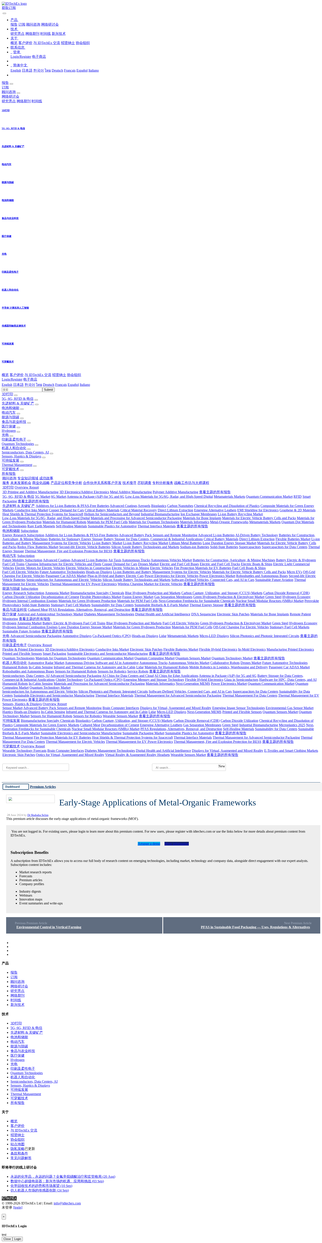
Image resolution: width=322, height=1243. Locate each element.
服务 (5, 483)
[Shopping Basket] (2, 12)
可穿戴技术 (10, 469)
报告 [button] (5, 83)
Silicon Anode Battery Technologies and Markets (145, 547)
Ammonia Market (57, 593)
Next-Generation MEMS (193, 683)
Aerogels (144, 506)
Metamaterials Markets (229, 496)
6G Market (58, 496)
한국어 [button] (30, 385)
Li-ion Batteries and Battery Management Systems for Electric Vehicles (162, 572)
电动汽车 (9, 412)
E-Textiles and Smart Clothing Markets (291, 750)
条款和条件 (19, 1153)
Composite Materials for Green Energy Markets (46, 725)
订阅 (21, 24)
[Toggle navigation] (4, 13)
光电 (5, 435)
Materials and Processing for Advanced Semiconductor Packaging (136, 518)
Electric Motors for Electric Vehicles (40, 568)
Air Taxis (114, 560)
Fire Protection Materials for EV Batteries (202, 568)
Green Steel (273, 597)
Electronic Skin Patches (233, 614)
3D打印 (7, 394)
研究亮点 (18, 33)
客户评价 (25, 43)
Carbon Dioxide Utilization (21, 597)
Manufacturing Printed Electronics (290, 649)
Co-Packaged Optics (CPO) (111, 636)
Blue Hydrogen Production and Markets (152, 593)
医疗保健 (9, 426)
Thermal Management (17, 465)
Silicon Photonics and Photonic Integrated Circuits (264, 636)
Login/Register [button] (12, 379)
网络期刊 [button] (24, 101)
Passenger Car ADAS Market (66, 576)
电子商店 (39, 56)
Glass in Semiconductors (241, 680)
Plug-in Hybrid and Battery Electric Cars (115, 576)
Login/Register (21, 56)
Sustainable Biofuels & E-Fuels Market (161, 605)
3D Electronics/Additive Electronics (84, 492)
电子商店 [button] (30, 379)
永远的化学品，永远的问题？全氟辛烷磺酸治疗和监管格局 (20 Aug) (63, 1176)
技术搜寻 (129, 483)
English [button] (7, 385)
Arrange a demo (149, 844)
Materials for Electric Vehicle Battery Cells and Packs (259, 518)
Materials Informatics (194, 522)
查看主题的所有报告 (215, 492)
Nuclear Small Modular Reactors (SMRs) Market (270, 601)
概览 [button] (5, 375)
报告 (14, 24)
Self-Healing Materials (71, 526)
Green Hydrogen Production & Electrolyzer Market (228, 597)
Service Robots (137, 671)
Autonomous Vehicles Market (171, 560)
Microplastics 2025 (292, 725)
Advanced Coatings (123, 506)
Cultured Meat (38, 609)
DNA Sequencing (203, 614)
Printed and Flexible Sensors (22, 653)
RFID (298, 496)
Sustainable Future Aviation (274, 580)
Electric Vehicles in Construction (88, 568)
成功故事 (46, 478)
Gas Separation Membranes (173, 597)
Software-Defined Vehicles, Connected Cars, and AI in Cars (212, 580)
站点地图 (18, 1144)
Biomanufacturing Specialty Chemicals (97, 593)
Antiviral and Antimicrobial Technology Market (50, 614)
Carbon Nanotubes (180, 506)
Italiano (93, 70)
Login (17, 1239)
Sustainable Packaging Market (143, 733)
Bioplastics (158, 506)
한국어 (38, 70)
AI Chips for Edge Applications (176, 676)
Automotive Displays (77, 636)
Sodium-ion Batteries (194, 547)
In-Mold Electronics (252, 649)
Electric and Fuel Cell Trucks (220, 564)
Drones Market (148, 564)
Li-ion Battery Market (107, 543)
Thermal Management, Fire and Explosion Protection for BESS (68, 551)
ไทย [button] (39, 385)
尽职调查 (144, 483)
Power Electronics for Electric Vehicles (171, 576)
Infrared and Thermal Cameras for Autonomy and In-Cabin (94, 667)
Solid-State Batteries (224, 547)
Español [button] (73, 385)
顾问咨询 (33, 24)
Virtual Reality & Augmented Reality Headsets (137, 755)
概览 (14, 43)
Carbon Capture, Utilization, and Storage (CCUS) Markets (221, 593)
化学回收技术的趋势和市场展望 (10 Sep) (41, 1186)
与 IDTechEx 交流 (46, 43)
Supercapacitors (250, 547)
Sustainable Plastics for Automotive (112, 526)
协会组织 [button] (74, 375)
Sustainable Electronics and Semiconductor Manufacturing (107, 653)
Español (82, 70)
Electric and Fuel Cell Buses (179, 564)
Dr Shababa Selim (37, 815)
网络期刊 (32, 33)
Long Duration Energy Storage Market (229, 543)
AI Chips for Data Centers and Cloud (128, 676)
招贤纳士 (68, 43)
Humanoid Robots (15, 667)
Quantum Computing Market (154, 658)
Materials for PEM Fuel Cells (107, 522)
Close (7, 1239)
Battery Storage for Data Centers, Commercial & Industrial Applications (153, 539)
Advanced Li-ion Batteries (216, 535)
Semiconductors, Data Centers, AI (25, 452)
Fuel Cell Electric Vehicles (20, 572)
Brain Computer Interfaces (121, 708)
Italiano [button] (85, 385)
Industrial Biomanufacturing (160, 514)
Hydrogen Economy (296, 597)
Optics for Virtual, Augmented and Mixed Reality (70, 755)
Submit (48, 389)
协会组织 (83, 43)
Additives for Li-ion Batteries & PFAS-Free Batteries (72, 506)
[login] (17, 1207)
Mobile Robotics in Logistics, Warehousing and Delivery (228, 667)
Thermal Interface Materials (157, 526)
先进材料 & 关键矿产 (18, 403)
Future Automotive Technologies (62, 572)
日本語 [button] (18, 385)
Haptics (7, 712)
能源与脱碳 (10, 417)
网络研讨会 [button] (10, 96)
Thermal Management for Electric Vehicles (75, 741)
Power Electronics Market (217, 576)
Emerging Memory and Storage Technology (153, 680)
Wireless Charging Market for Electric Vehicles (150, 584)
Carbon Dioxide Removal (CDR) (286, 593)
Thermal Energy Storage (206, 605)
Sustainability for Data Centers (112, 605)
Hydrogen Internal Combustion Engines (30, 601)
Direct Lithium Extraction (175, 510)
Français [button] (61, 385)
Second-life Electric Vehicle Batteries (84, 547)
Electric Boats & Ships (256, 564)
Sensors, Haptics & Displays (21, 456)
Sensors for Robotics (112, 671)
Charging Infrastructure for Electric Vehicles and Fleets (63, 564)
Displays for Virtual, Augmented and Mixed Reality (175, 708)
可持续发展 (10, 460)
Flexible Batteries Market (293, 539)
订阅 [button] (5, 87)
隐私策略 (18, 1149)
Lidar (162, 636)
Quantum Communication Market (269, 496)
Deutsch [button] (48, 385)
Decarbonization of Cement (60, 597)
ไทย (48, 70)
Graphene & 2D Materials (297, 510)
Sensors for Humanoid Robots (76, 671)
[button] (14, 20)
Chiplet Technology (69, 680)
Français (70, 70)
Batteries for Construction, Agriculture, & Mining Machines (234, 560)
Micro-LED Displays (214, 636)
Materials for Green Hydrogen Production (87, 601)
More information (177, 844)
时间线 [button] (37, 101)
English (16, 70)
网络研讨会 (50, 24)
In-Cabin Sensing (41, 667)
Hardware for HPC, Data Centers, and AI (288, 680)
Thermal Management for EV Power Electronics (83, 584)
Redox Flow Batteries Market (37, 547)
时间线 (45, 33)
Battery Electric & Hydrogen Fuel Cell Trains (73, 623)
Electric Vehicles (161, 568)
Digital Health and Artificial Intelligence (162, 614)
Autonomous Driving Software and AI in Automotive (102, 663)
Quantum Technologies (18, 444)
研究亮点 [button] (9, 101)
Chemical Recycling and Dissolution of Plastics (227, 506)
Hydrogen (9, 431)
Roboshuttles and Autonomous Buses (262, 576)
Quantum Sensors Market (193, 658)
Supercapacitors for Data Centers (284, 547)
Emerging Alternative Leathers (215, 510)
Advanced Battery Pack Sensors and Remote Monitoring (158, 535)
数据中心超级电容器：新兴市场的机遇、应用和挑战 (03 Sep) (57, 1181)
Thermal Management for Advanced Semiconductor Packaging (177, 695)
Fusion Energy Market (137, 597)
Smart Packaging (54, 653)
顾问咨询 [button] (9, 92)
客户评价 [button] (17, 375)
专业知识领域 (27, 478)
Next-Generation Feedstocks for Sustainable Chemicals (197, 601)
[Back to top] (2, 1212)
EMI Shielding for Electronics (258, 510)
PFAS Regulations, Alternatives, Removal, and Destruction (89, 609)
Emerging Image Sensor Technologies (238, 708)
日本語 (27, 70)
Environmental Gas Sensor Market (289, 708)
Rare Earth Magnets (41, 526)
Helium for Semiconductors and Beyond (112, 514)
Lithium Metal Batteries (185, 543)
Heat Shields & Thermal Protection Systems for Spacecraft (42, 514)
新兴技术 (59, 33)
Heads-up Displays (99, 572)
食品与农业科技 (14, 422)
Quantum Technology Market (232, 658)
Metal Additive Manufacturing (131, 492)
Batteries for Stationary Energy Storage (76, 539)
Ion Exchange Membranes (198, 514)
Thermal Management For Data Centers (249, 695)
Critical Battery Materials (102, 510)
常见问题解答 (21, 1158)
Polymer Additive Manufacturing (175, 492)
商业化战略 (41, 483)
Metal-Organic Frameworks (229, 522)
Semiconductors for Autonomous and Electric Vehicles (64, 580)
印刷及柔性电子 (14, 439)
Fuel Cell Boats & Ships (249, 568)
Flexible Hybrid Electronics (218, 649)
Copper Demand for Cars (66, 510)
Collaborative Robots (225, 663)
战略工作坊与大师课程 (191, 483)
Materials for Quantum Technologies (154, 522)
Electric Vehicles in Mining (130, 568)
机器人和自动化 (14, 448)
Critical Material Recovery (138, 510)
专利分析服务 (162, 483)
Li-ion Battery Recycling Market (240, 514)
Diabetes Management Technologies (109, 614)
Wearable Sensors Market (120, 716)
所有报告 (9, 473)
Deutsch (57, 70)
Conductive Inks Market (31, 510)
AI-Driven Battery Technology (256, 535)
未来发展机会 (20, 483)
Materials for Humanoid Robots (64, 522)
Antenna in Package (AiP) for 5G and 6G (95, 496)
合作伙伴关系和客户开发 (102, 483)
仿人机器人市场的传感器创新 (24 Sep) (40, 1190)
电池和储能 (10, 408)
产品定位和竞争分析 (66, 483)
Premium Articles (43, 787)
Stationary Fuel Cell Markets (70, 605)
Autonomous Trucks (136, 560)
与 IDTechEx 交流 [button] (38, 375)
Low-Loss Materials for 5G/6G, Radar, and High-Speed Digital (169, 496)
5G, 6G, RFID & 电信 (18, 399)
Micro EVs (294, 572)
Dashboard (12, 786)
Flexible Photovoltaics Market (100, 597)
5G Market (42, 496)
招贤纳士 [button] (59, 375)
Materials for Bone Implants (202, 518)
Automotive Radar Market (46, 663)
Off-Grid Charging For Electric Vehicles (241, 627)
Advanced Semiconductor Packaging (36, 636)
